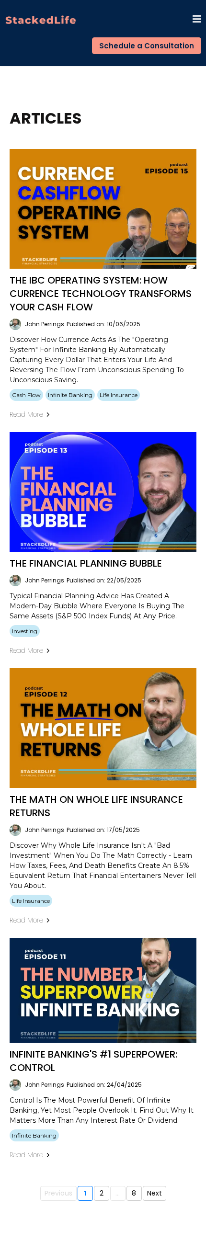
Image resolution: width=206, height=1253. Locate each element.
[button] (197, 19)
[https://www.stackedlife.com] (41, 20)
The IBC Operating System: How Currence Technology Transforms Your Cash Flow (101, 293)
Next (154, 1193)
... (117, 1193)
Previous (58, 1193)
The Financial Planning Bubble (86, 563)
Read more (26, 414)
